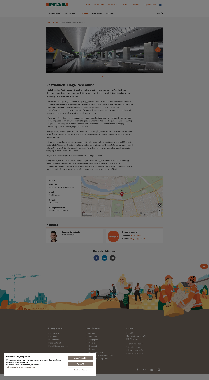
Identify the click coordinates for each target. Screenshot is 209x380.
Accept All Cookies (80, 358)
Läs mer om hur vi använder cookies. (21, 367)
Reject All (80, 364)
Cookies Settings (80, 370)
